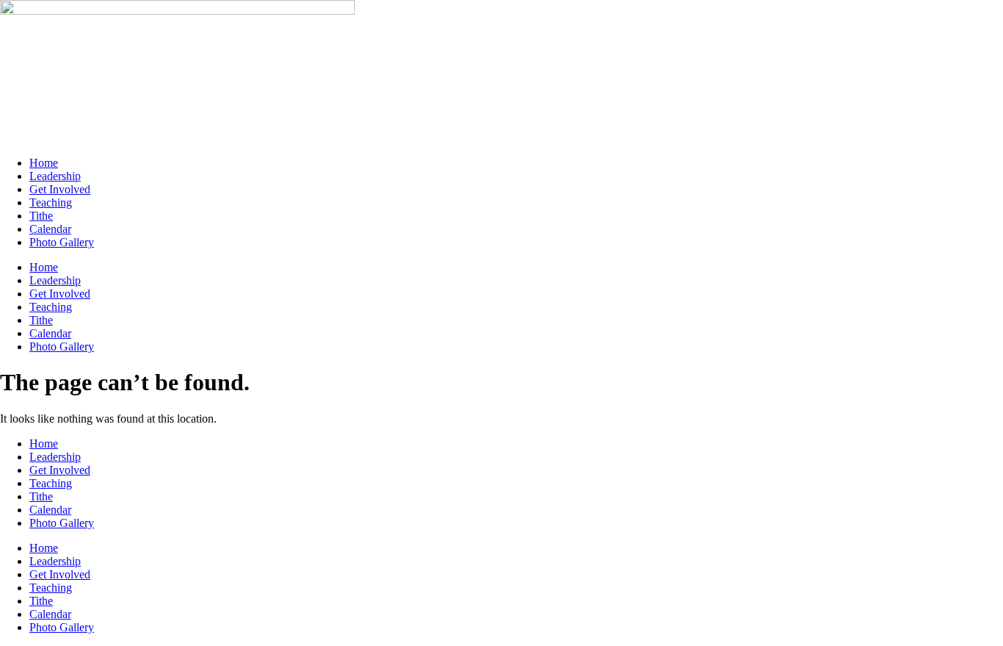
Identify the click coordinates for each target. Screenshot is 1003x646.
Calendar (50, 229)
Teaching (50, 202)
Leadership (55, 176)
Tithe (41, 215)
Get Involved (59, 189)
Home (43, 163)
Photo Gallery (61, 242)
